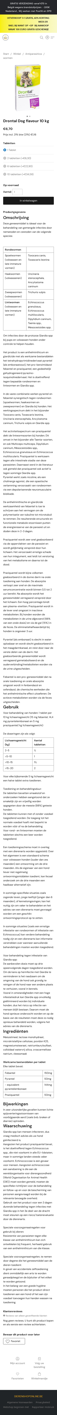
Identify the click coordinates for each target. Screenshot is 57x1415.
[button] (6, 37)
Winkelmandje (39, 1378)
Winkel (17, 53)
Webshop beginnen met (16, 1407)
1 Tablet (11, 150)
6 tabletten (20, 166)
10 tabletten (20, 174)
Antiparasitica (33, 53)
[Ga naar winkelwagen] (48, 37)
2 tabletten (19, 158)
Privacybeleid (43, 1402)
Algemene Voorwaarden (20, 1402)
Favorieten (18, 1378)
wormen (8, 58)
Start (6, 53)
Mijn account (17, 1363)
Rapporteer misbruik (43, 1407)
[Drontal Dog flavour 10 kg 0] (28, 88)
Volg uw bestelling (39, 1365)
